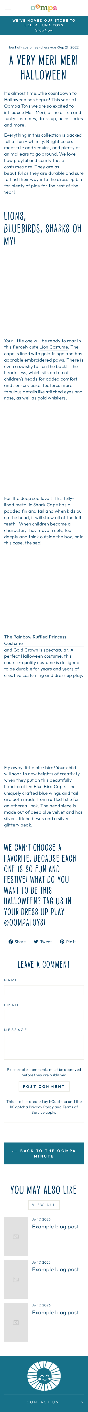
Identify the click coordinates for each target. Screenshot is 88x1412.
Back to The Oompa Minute (48, 1153)
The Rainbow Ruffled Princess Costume (35, 640)
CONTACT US (43, 1402)
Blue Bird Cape (49, 786)
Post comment (44, 1086)
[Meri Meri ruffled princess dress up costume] (44, 590)
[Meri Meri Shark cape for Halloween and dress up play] (44, 451)
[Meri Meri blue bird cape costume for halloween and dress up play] (44, 721)
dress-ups (48, 47)
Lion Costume (54, 347)
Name (11, 980)
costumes (30, 47)
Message (16, 1029)
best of (15, 47)
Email (12, 1004)
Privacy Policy (41, 1106)
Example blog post (55, 1226)
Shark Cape (45, 505)
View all (44, 1205)
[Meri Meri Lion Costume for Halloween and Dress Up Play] (44, 294)
